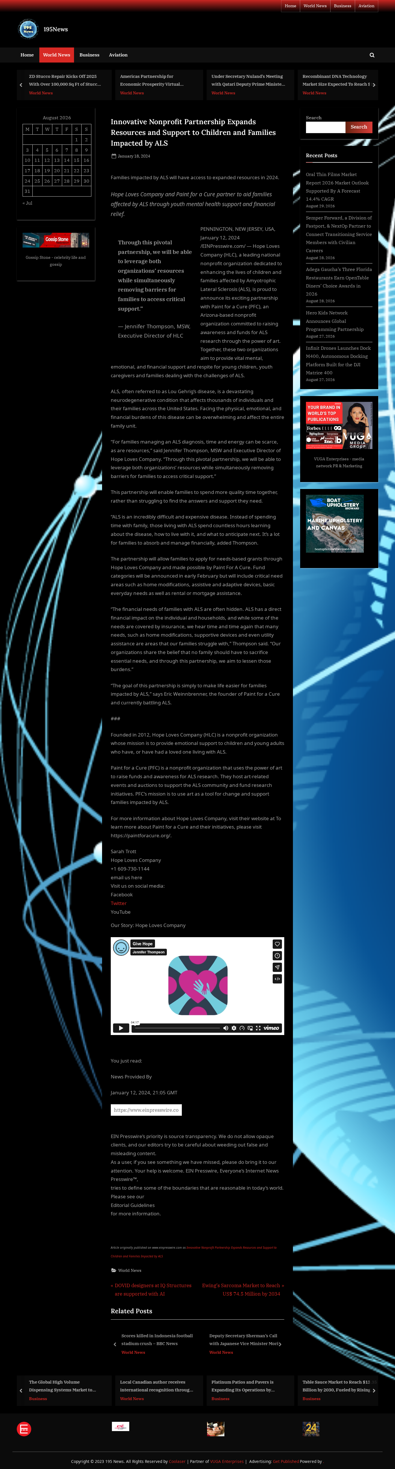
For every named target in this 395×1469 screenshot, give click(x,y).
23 (86, 170)
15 (77, 160)
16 (86, 160)
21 (67, 170)
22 (77, 170)
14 (67, 160)
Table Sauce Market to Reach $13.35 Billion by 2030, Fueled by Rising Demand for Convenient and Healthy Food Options (340, 1386)
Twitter (119, 903)
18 (37, 170)
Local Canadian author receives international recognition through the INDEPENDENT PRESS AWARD (156, 1386)
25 (37, 181)
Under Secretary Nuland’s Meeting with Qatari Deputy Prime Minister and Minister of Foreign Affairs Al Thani (247, 81)
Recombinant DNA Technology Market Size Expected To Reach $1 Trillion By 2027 (338, 81)
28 (67, 181)
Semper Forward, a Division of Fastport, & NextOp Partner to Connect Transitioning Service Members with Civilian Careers (339, 234)
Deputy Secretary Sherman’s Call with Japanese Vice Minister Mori (157, 1339)
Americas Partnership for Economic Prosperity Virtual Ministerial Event (150, 81)
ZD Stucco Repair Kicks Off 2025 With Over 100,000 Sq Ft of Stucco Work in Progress (64, 81)
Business (342, 5)
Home (290, 5)
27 (57, 181)
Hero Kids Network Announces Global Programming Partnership (335, 320)
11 (37, 160)
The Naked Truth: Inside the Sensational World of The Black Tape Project (243, 1340)
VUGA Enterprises (331, 458)
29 (77, 181)
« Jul (27, 203)
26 (47, 181)
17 (27, 170)
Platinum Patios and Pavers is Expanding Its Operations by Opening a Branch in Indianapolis (246, 1386)
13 (57, 160)
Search (314, 117)
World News (315, 5)
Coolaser (178, 1461)
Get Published (286, 1461)
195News (56, 29)
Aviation (366, 5)
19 (47, 170)
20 (57, 170)
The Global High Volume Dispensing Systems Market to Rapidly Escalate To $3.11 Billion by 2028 (66, 1386)
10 (27, 160)
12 (47, 160)
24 (27, 181)
